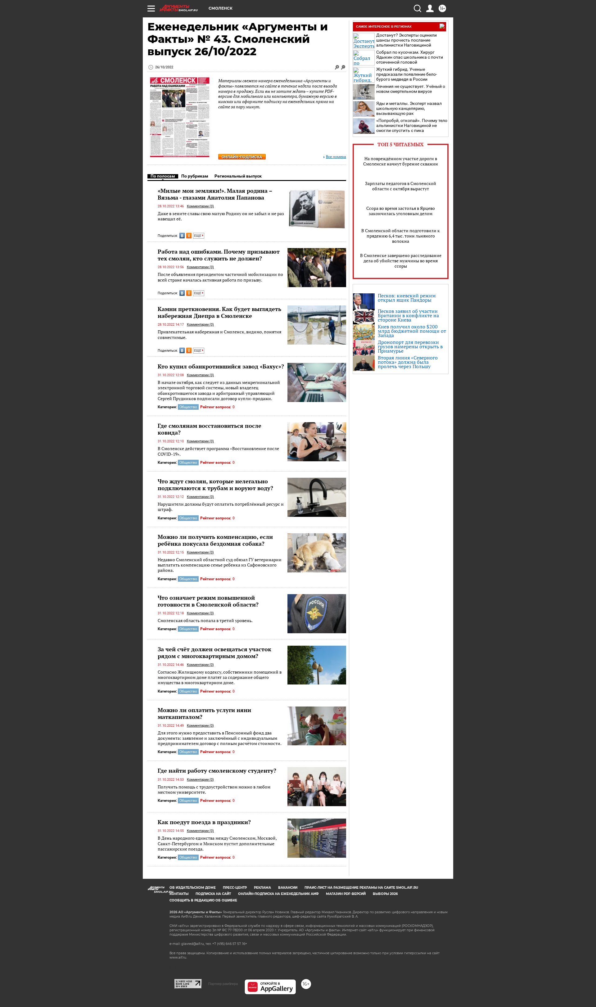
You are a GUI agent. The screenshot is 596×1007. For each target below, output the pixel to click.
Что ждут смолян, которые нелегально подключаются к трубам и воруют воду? (215, 484)
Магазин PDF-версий (346, 894)
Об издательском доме (192, 888)
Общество (188, 407)
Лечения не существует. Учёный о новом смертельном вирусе (410, 89)
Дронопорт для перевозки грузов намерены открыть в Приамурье (410, 346)
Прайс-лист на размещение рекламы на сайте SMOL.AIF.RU (361, 888)
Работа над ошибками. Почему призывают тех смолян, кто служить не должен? (219, 255)
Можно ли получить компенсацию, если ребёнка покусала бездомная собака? (215, 540)
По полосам (163, 176)
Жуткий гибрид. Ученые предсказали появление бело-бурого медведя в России (406, 74)
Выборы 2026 (385, 894)
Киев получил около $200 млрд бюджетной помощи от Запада (412, 330)
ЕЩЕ (198, 236)
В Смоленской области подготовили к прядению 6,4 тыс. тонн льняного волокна (400, 236)
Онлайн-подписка (242, 157)
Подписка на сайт (213, 894)
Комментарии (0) (200, 206)
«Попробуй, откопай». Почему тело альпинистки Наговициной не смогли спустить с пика (411, 125)
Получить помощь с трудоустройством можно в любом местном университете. (214, 789)
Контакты (178, 894)
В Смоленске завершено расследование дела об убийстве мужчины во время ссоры (400, 261)
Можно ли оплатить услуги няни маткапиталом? (204, 713)
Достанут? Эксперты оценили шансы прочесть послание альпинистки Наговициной (406, 40)
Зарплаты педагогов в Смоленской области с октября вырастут (400, 186)
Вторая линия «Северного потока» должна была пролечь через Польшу (408, 361)
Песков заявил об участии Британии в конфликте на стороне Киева (408, 315)
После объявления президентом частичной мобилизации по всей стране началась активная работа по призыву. (220, 277)
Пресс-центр (235, 888)
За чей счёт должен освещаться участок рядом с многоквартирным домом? (214, 652)
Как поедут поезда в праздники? (204, 822)
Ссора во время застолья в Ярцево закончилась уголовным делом (400, 210)
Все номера (336, 157)
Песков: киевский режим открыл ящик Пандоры (407, 297)
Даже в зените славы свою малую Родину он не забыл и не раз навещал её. (221, 216)
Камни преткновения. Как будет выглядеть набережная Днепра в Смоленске (219, 312)
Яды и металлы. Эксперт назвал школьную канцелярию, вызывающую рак (409, 108)
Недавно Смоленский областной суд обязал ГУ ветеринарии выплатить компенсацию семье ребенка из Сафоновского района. (220, 565)
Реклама (262, 888)
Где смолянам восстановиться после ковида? (209, 429)
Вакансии (287, 888)
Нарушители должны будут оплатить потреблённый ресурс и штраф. (221, 506)
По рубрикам (194, 176)
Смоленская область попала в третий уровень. (205, 620)
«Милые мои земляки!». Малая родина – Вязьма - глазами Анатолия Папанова (215, 194)
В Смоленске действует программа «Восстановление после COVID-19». (218, 451)
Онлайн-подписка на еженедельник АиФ (278, 894)
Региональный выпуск (238, 176)
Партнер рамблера (223, 984)
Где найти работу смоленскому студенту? (217, 770)
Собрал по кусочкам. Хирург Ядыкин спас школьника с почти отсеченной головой (409, 57)
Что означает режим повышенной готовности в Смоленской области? (208, 601)
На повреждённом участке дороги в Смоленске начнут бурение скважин (400, 161)
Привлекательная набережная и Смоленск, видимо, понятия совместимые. (219, 334)
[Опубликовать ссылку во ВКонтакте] (182, 235)
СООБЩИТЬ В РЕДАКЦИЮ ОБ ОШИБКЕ (203, 900)
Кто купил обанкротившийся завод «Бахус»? (221, 366)
